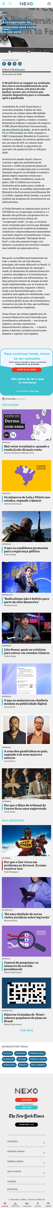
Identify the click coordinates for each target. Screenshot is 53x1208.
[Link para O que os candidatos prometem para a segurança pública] (26, 526)
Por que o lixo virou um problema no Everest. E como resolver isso (25, 865)
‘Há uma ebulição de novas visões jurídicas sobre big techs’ (27, 915)
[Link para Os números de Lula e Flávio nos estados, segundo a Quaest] (26, 475)
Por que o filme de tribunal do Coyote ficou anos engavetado (25, 807)
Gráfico (6, 493)
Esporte (23, 1065)
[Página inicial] (26, 3)
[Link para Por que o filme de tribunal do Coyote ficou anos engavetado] (26, 783)
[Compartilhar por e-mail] (14, 64)
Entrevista (7, 595)
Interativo (7, 1011)
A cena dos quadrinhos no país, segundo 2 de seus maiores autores (26, 755)
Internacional (36, 1053)
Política (7, 1053)
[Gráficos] (15, 1204)
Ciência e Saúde (38, 1059)
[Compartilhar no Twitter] (9, 64)
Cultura (22, 1059)
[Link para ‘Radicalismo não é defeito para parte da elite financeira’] (26, 577)
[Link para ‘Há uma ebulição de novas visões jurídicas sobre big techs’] (26, 892)
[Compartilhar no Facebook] (4, 64)
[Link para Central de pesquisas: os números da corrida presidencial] (26, 941)
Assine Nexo (26, 1100)
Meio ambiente (38, 1065)
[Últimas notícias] (38, 1204)
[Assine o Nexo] (5, 1204)
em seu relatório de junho (16, 129)
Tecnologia (9, 1065)
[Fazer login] (49, 3)
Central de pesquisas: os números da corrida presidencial (21, 966)
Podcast (6, 442)
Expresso (6, 544)
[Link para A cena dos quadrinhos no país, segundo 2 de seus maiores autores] (26, 729)
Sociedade (8, 1059)
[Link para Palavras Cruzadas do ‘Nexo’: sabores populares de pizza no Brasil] (26, 992)
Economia (20, 1053)
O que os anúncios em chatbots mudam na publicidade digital (26, 702)
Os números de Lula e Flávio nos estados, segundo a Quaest (27, 499)
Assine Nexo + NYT (26, 1124)
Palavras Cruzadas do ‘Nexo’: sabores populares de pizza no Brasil (25, 1018)
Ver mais (26, 1030)
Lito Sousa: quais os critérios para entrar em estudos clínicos (27, 651)
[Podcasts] (27, 1204)
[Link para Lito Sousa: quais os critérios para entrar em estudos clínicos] (26, 628)
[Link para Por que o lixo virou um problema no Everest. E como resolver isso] (26, 840)
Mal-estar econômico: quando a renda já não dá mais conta (26, 448)
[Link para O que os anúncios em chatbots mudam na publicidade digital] (26, 678)
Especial (6, 959)
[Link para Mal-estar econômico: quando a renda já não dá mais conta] (26, 424)
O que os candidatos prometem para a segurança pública (26, 549)
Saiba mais (20, 399)
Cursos (11, 1181)
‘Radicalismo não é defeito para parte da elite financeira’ (26, 600)
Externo (6, 858)
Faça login (26, 1107)
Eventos (12, 1189)
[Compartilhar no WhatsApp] (20, 64)
